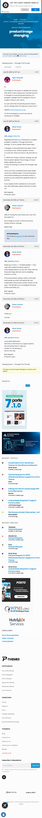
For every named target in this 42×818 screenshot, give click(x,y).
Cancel (25, 10)
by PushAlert (6, 12)
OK (35, 10)
